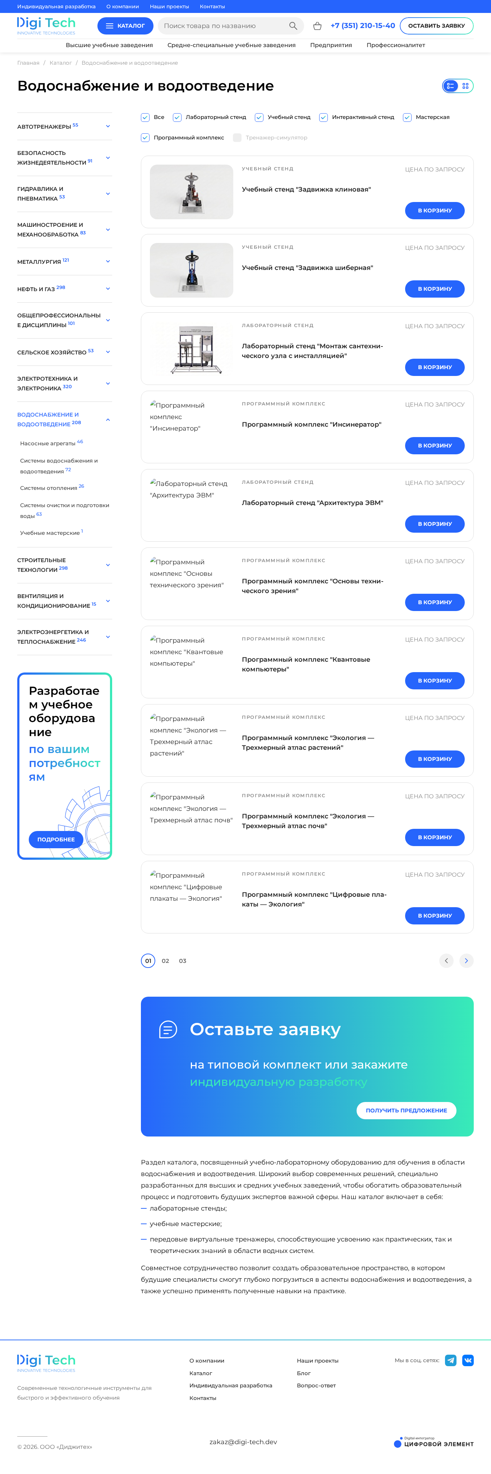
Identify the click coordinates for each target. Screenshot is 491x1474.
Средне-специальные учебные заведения (232, 45)
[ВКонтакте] (468, 1360)
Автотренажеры (47, 126)
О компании (122, 6)
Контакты (212, 6)
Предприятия (331, 45)
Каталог (200, 1373)
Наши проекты (169, 6)
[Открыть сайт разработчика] (434, 1442)
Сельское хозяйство (55, 352)
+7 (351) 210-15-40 (363, 25)
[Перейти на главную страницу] (46, 26)
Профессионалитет (396, 45)
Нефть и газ (41, 289)
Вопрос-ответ (316, 1385)
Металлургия (43, 261)
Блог (304, 1373)
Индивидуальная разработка (56, 6)
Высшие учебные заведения (109, 45)
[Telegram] (450, 1360)
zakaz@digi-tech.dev (243, 1442)
